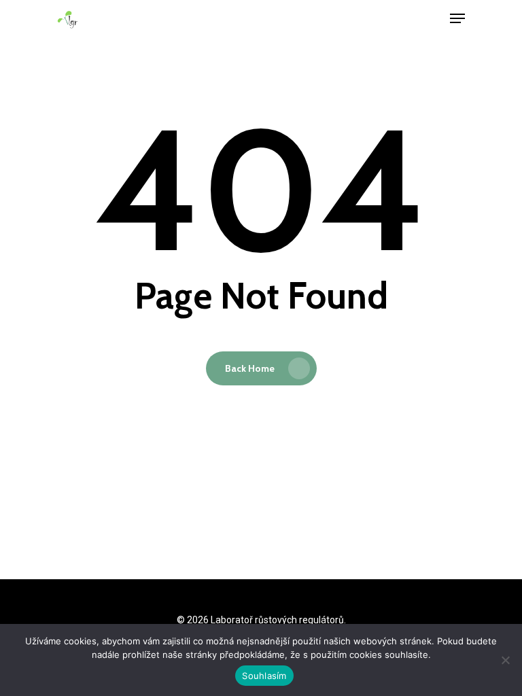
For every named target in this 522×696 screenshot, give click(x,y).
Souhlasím (264, 675)
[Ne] (505, 660)
